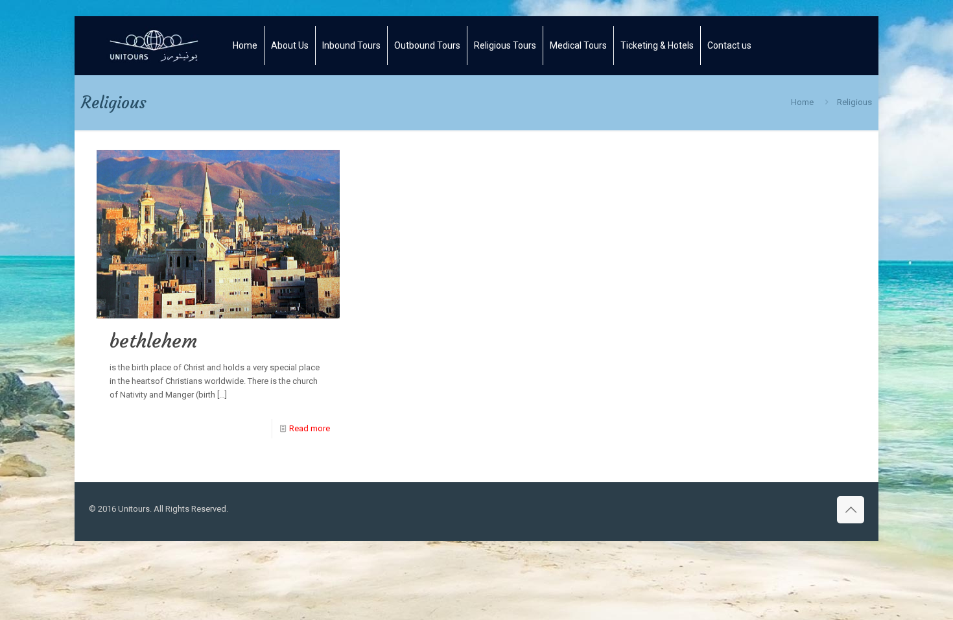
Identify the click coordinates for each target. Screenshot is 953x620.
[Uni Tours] (154, 45)
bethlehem (153, 341)
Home (802, 102)
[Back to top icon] (850, 509)
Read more (309, 428)
